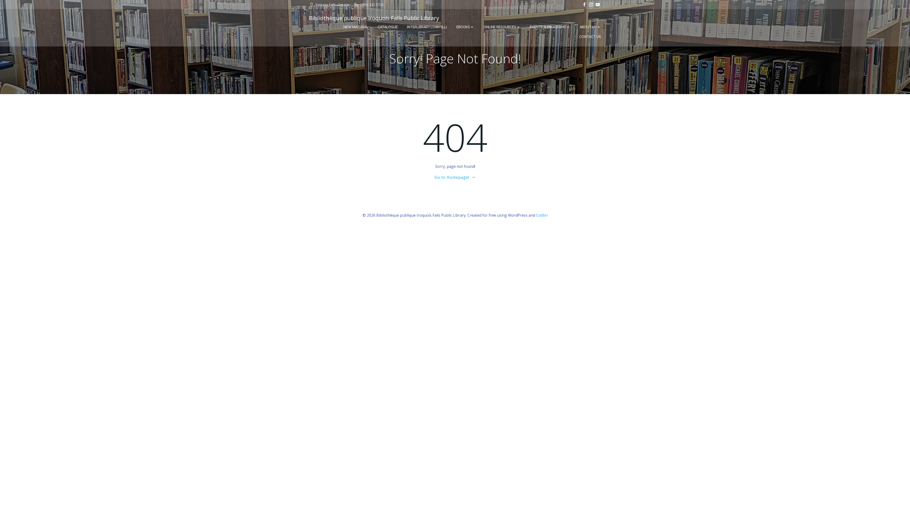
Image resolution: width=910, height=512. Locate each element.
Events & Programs (548, 27)
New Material (356, 27)
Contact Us (590, 37)
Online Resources (500, 27)
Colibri (542, 215)
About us (588, 27)
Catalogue (388, 27)
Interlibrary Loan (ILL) (427, 27)
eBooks (463, 27)
